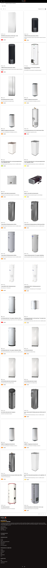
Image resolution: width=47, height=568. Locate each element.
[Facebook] (22, 566)
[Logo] (23, 1)
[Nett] (45, 9)
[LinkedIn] (25, 566)
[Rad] (44, 9)
